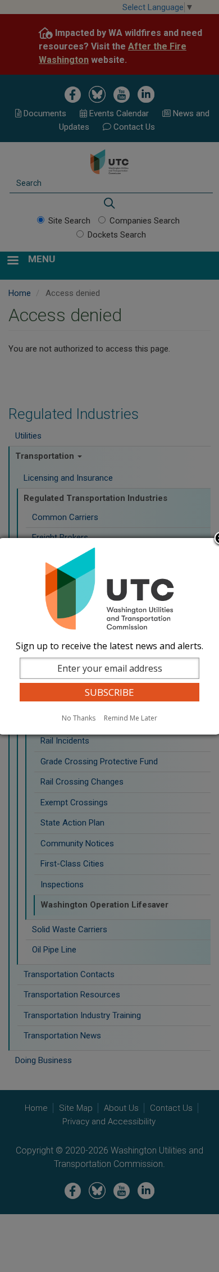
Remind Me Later (130, 718)
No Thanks (78, 718)
